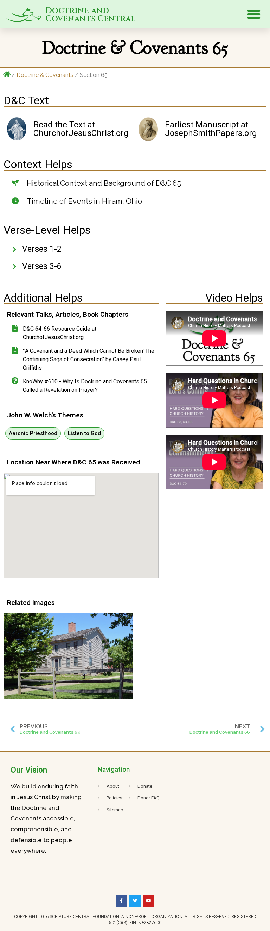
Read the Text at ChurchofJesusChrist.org (81, 129)
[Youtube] (149, 901)
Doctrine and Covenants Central (90, 14)
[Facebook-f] (122, 901)
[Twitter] (135, 901)
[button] (253, 14)
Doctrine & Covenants (45, 75)
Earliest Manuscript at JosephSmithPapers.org (211, 129)
